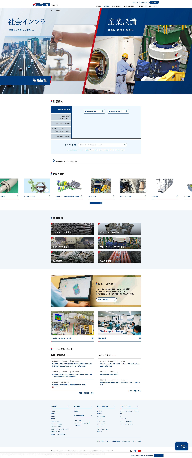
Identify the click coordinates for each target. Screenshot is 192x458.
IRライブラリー (101, 421)
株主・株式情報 (101, 416)
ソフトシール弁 (120, 150)
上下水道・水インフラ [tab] (64, 109)
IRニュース (100, 426)
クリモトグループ (55, 421)
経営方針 (53, 416)
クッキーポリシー (83, 451)
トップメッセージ (55, 411)
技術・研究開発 (116, 6)
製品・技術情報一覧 (85, 393)
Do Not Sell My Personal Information (142, 455)
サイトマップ (109, 451)
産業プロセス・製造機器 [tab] (63, 123)
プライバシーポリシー (71, 451)
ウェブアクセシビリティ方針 (97, 451)
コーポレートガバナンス (57, 426)
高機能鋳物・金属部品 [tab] (63, 136)
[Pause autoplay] (101, 203)
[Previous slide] (47, 190)
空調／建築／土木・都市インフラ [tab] (64, 117)
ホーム (52, 10)
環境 (121, 413)
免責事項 (99, 431)
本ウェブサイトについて (57, 451)
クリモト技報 (77, 420)
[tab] (94, 111)
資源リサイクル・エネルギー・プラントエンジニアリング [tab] (61, 130)
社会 (121, 416)
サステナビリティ (142, 6)
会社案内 (53, 413)
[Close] (189, 455)
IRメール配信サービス (102, 429)
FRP (112, 150)
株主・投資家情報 (129, 6)
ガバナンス (123, 419)
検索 (125, 145)
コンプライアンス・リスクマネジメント (61, 429)
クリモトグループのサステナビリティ (129, 411)
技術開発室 (77, 425)
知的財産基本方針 (55, 431)
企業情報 (98, 6)
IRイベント (100, 419)
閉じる (188, 442)
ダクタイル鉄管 (104, 150)
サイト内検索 (137, 441)
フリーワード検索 (70, 145)
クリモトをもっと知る (56, 424)
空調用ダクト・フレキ (91, 150)
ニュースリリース (154, 6)
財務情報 (99, 413)
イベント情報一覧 (133, 391)
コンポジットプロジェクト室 (81, 423)
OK (159, 455)
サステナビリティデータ (126, 421)
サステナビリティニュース (126, 424)
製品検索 (76, 411)
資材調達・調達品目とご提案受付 (59, 434)
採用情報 (115, 441)
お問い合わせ (127, 441)
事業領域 (53, 419)
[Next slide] (145, 190)
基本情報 (99, 411)
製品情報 (106, 6)
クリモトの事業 (101, 424)
